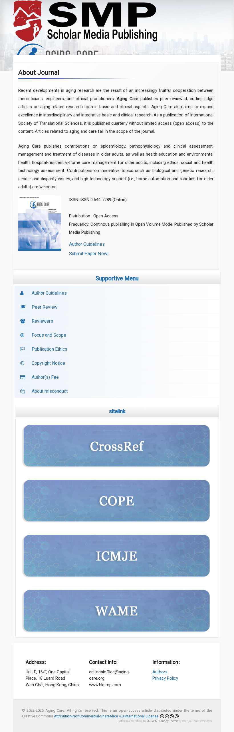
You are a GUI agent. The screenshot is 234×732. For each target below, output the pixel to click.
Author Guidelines (87, 244)
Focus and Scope (49, 335)
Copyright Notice (48, 363)
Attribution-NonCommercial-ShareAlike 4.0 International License (106, 716)
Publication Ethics (49, 349)
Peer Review (44, 307)
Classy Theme (168, 721)
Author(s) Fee (45, 377)
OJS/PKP (152, 721)
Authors (160, 672)
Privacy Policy (165, 678)
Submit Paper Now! (89, 253)
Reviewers (42, 321)
